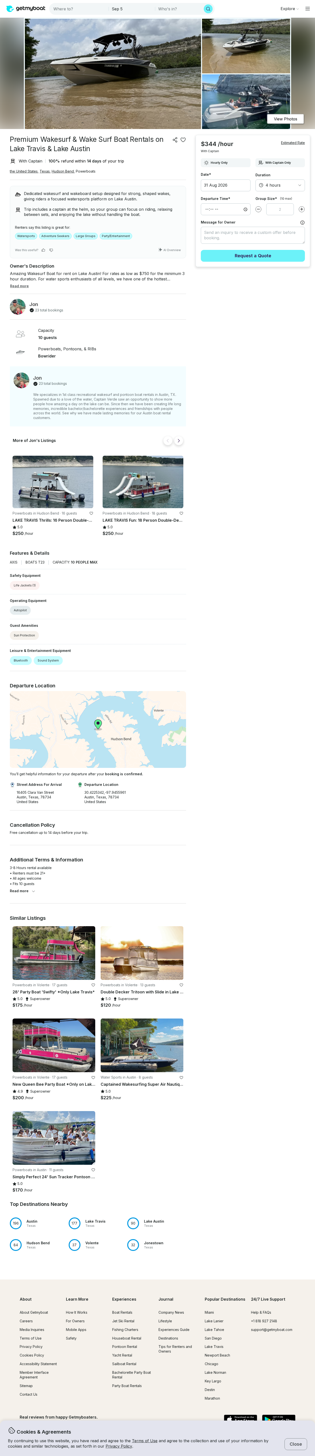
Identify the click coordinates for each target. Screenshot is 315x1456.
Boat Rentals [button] (122, 1312)
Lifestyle (165, 1321)
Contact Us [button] (28, 1394)
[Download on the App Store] (240, 1420)
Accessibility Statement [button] (38, 1364)
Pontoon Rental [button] (124, 1346)
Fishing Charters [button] (125, 1329)
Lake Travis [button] (214, 1346)
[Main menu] (307, 9)
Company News (171, 1312)
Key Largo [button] (213, 1381)
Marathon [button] (212, 1398)
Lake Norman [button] (215, 1372)
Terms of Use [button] (145, 1440)
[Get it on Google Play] (278, 1420)
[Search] (208, 8)
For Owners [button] (75, 1321)
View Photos (285, 118)
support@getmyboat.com (271, 1329)
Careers (26, 1321)
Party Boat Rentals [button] (127, 1386)
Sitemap (26, 1386)
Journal (165, 1299)
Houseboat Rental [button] (126, 1338)
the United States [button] (24, 171)
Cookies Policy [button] (32, 1355)
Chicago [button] (211, 1364)
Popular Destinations (225, 1299)
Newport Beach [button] (217, 1355)
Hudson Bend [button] (63, 171)
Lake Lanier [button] (214, 1321)
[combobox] (79, 9)
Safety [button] (71, 1338)
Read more (19, 891)
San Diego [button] (213, 1338)
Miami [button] (209, 1312)
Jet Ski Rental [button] (123, 1321)
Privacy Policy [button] (119, 1446)
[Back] (167, 440)
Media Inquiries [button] (32, 1329)
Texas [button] (45, 171)
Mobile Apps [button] (76, 1329)
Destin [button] (210, 1390)
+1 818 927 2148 (264, 1321)
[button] (53, 482)
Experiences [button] (124, 1299)
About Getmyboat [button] (34, 1312)
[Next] (178, 440)
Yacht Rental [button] (122, 1355)
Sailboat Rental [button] (124, 1364)
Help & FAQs (261, 1312)
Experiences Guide (173, 1329)
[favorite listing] (183, 140)
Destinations (168, 1338)
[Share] (175, 140)
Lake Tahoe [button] (214, 1329)
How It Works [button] (76, 1312)
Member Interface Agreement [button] (34, 1374)
